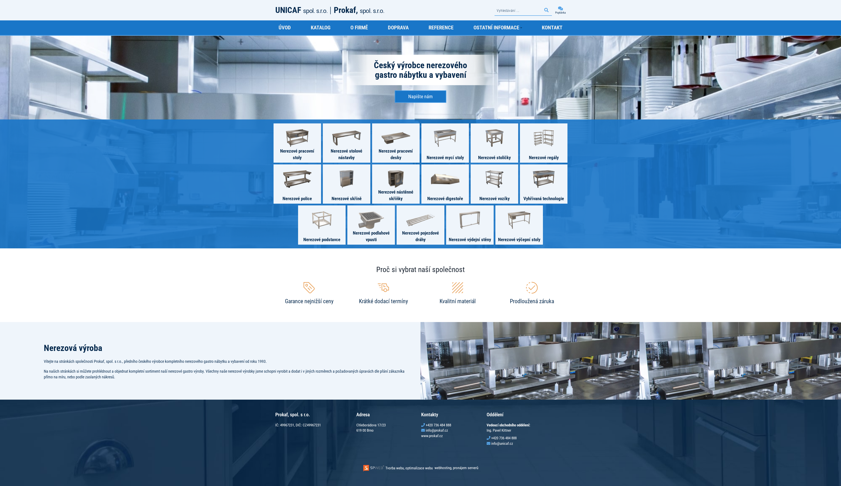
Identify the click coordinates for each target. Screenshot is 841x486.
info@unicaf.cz (502, 443)
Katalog (320, 28)
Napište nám (420, 96)
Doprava (398, 28)
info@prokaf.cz (437, 430)
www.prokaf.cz (432, 436)
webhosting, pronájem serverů (456, 468)
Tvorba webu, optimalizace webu (409, 468)
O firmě (359, 28)
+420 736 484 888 (438, 425)
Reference (441, 28)
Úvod (285, 28)
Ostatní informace (496, 28)
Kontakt (552, 28)
